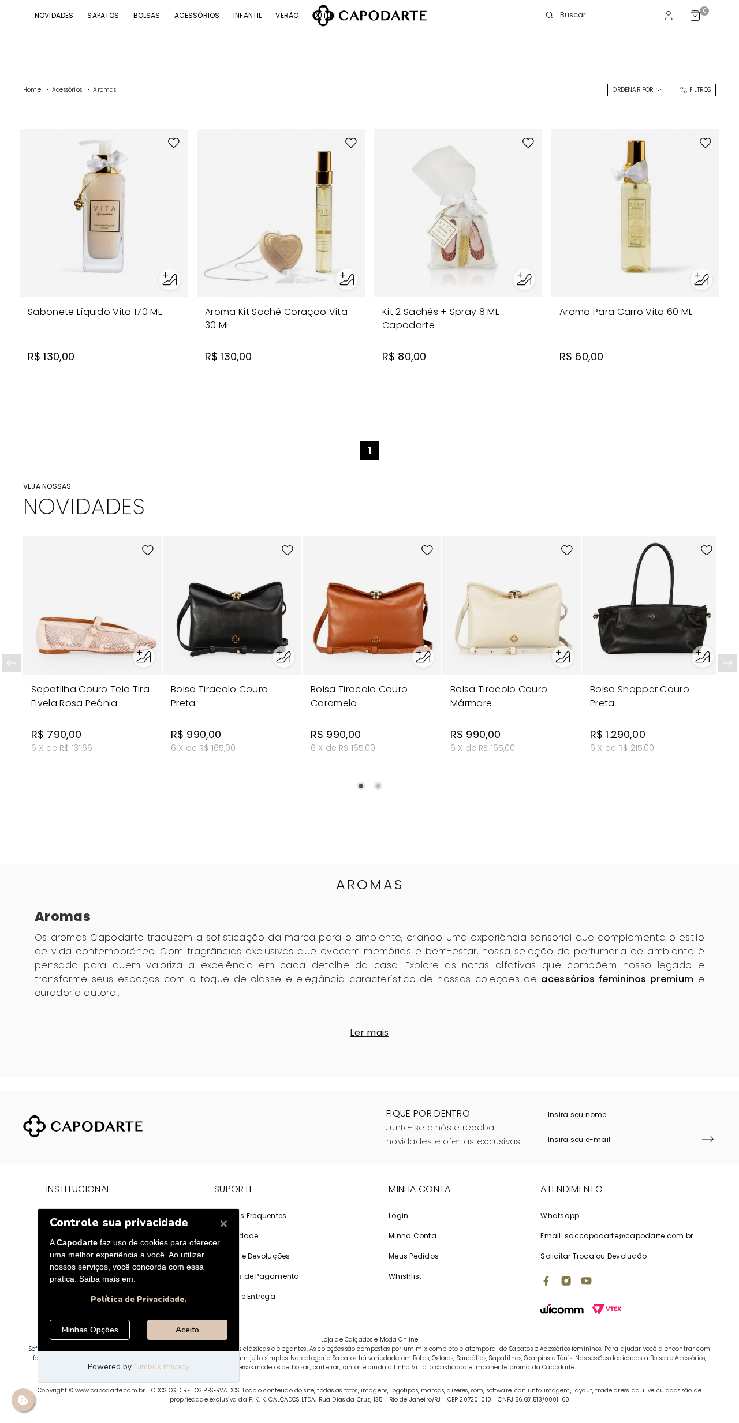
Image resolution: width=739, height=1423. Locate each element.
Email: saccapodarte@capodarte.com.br (616, 1236)
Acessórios (197, 16)
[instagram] (566, 1282)
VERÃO (286, 16)
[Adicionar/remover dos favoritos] (174, 143)
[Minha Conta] (668, 15)
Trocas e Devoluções (252, 1256)
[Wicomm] (562, 1310)
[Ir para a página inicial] (369, 15)
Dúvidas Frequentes (250, 1215)
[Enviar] (708, 1140)
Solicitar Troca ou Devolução (593, 1256)
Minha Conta (412, 1236)
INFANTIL (247, 16)
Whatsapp (559, 1215)
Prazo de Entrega (244, 1296)
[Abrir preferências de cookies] (23, 1399)
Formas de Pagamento (256, 1276)
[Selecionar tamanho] (170, 279)
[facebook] (546, 1282)
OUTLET (324, 16)
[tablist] (369, 779)
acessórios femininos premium (617, 979)
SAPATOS (103, 16)
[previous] (11, 663)
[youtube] (586, 1282)
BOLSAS (147, 16)
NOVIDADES (54, 16)
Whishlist (405, 1276)
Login (398, 1215)
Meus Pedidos (414, 1256)
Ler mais (369, 1032)
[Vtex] (606, 1310)
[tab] (361, 786)
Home (32, 89)
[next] (727, 663)
